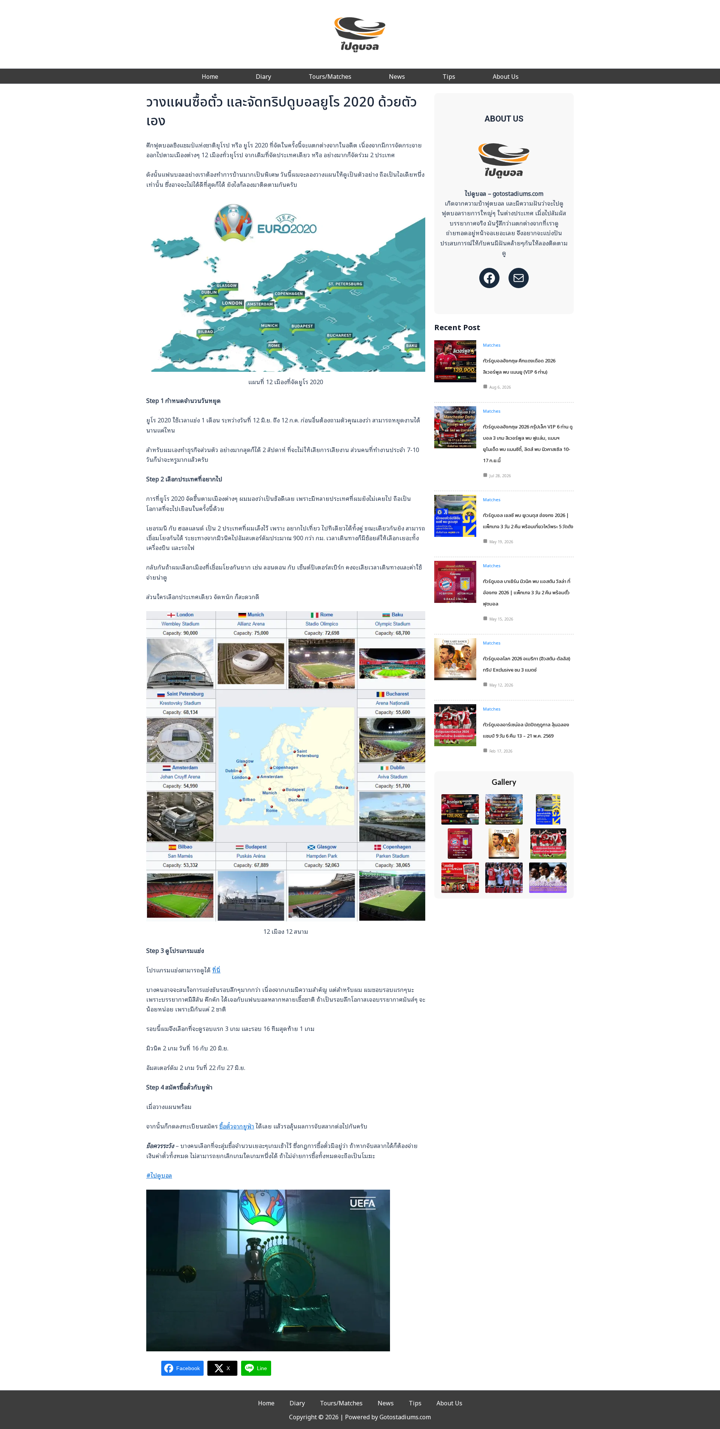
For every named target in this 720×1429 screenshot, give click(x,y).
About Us (506, 76)
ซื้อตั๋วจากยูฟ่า (236, 1126)
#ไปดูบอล (159, 1175)
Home (210, 76)
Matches (492, 344)
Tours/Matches (330, 76)
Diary (263, 76)
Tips (448, 76)
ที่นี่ (216, 970)
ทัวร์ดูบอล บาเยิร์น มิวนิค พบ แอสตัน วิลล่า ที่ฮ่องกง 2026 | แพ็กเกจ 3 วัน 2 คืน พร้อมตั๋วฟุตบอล (526, 593)
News (397, 76)
